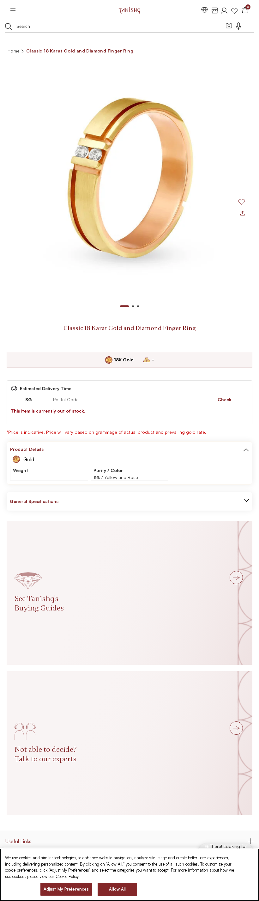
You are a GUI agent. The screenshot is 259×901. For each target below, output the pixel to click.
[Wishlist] (234, 10)
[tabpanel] (129, 177)
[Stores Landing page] (215, 10)
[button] (246, 449)
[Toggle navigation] (15, 10)
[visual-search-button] (229, 25)
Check (225, 399)
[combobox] (118, 27)
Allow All (117, 889)
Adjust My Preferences (66, 889)
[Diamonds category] (204, 10)
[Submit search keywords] (8, 26)
